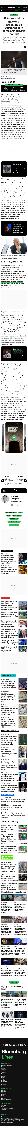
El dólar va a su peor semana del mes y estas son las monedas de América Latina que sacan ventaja (9, 710)
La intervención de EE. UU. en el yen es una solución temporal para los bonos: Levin (9, 849)
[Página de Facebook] (3, 1045)
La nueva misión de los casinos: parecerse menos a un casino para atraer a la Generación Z (7, 1003)
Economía (3, 1090)
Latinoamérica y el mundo (7, 1065)
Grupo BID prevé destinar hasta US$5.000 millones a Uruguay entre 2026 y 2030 (19, 480)
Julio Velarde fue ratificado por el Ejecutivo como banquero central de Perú (19, 952)
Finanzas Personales (6, 1097)
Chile (2, 1073)
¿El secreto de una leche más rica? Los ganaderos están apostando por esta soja (9, 877)
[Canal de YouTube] (10, 1045)
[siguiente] (25, 480)
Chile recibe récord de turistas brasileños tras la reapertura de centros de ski (20, 908)
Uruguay (14, 14)
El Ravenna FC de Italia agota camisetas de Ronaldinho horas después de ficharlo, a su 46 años (19, 1024)
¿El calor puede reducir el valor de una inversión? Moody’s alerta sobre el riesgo (9, 886)
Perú (2, 1075)
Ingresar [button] (25, 7)
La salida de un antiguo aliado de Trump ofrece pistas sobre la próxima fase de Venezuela (13, 816)
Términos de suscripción (7, 1108)
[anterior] (2, 480)
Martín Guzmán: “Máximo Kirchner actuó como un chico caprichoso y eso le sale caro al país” (18, 354)
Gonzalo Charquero (8, 77)
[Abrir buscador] (21, 7)
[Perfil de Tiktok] (21, 1045)
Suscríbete (3, 1105)
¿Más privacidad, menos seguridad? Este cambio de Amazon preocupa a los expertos (9, 777)
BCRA (8, 515)
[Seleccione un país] (4, 7)
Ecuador (3, 1076)
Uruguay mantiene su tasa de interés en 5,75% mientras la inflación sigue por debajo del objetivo (9, 481)
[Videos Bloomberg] (14, 821)
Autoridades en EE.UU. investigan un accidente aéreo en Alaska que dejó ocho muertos (7, 952)
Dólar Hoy (3, 1093)
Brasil (2, 1066)
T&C (2, 1111)
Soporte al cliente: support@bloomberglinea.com (12, 1120)
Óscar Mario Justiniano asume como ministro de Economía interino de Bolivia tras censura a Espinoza (20, 930)
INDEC (20, 512)
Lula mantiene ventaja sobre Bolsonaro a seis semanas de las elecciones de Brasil (9, 623)
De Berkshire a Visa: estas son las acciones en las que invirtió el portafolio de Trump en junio (9, 765)
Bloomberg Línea (14, 518)
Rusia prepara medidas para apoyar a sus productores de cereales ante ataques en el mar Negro (9, 605)
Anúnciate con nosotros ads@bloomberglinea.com (12, 1119)
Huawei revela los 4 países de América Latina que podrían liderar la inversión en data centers (8, 559)
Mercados (3, 1091)
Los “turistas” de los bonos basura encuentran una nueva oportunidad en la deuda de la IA (9, 753)
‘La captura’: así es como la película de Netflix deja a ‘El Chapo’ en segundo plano (20, 1003)
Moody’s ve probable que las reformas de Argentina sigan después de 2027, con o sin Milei (6, 930)
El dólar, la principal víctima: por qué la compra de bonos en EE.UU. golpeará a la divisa (8, 723)
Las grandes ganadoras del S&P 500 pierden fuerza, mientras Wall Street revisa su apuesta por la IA (9, 740)
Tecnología (3, 1109)
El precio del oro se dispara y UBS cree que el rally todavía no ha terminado (9, 570)
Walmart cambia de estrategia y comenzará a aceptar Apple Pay (9, 642)
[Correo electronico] (12, 505)
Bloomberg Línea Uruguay (14, 521)
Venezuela (3, 1072)
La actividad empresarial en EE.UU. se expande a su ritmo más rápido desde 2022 (20, 972)
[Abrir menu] (2, 7)
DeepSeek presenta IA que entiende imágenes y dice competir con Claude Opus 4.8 (7, 973)
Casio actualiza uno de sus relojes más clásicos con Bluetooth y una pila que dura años (7, 1023)
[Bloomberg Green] (14, 857)
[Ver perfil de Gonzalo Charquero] (6, 501)
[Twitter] (15, 505)
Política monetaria (17, 515)
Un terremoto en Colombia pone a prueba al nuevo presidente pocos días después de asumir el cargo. (8, 838)
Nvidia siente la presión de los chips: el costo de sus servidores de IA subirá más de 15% (9, 788)
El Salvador (4, 1081)
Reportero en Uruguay (16, 501)
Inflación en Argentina (10, 512)
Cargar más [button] (14, 982)
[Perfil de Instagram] (14, 1045)
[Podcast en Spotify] (25, 1045)
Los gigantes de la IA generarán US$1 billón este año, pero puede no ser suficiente (12, 807)
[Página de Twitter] (6, 1045)
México (3, 1068)
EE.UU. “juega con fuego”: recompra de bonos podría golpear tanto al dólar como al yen (8, 697)
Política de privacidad (6, 1106)
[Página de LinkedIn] (17, 1045)
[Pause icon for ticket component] (2, 11)
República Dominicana (6, 1083)
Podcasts (3, 1098)
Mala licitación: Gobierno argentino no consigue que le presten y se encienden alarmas (18, 228)
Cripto (2, 1095)
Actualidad (3, 1094)
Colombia (3, 1070)
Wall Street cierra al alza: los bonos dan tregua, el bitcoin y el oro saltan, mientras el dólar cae (8, 685)
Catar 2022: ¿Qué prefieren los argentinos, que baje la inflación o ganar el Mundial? (19, 169)
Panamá (3, 1077)
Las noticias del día (14, 524)
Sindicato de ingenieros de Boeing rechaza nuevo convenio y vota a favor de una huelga (9, 615)
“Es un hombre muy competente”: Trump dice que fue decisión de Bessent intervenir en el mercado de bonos (9, 633)
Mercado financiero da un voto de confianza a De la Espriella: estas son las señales (7, 908)
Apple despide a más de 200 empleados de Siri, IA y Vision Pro (9, 649)
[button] (25, 47)
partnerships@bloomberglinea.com (9, 1118)
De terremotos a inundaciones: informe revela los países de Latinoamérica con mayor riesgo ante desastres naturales (9, 867)
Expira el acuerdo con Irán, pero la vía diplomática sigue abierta (8, 828)
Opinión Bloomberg (8, 795)
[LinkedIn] (17, 505)
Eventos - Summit (5, 1116)
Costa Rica (3, 1080)
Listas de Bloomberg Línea (7, 1099)
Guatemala (3, 1084)
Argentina (3, 1069)
